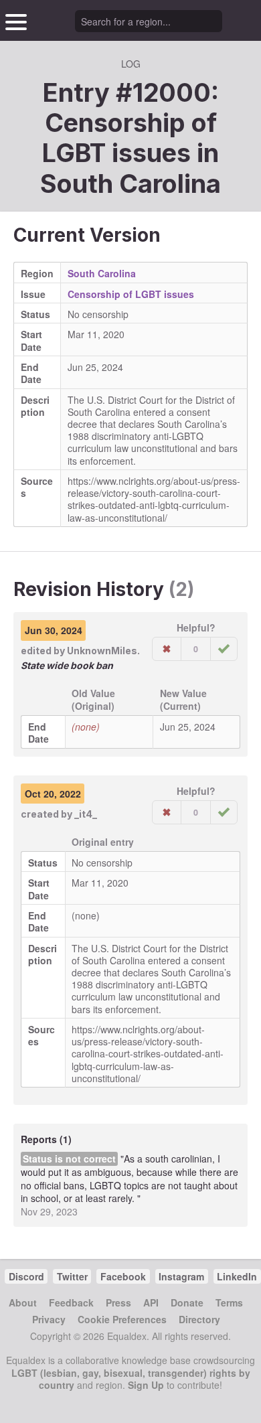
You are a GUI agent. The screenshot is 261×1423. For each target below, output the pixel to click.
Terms (229, 1302)
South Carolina (130, 183)
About (23, 1302)
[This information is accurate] (224, 649)
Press (118, 1302)
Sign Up (146, 1385)
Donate (187, 1302)
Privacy (49, 1319)
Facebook (123, 1276)
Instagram (181, 1276)
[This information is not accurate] (166, 649)
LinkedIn (237, 1276)
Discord (26, 1276)
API (151, 1302)
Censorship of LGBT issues (131, 294)
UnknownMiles (102, 650)
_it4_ (85, 814)
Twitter (72, 1276)
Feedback (71, 1302)
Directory (199, 1319)
